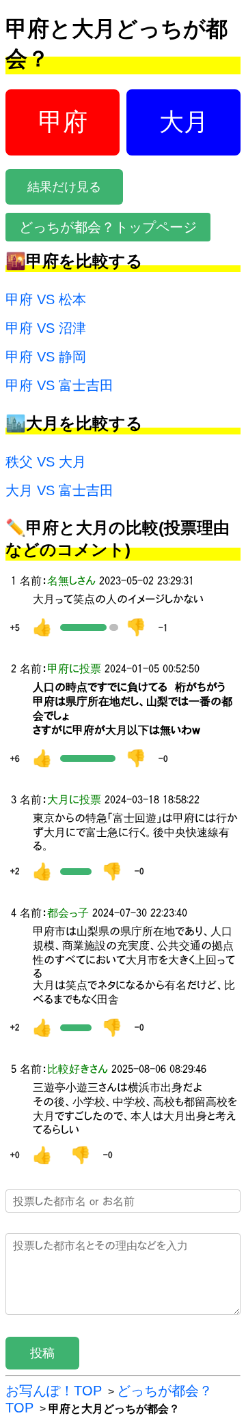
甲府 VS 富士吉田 (59, 385)
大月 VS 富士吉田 (59, 490)
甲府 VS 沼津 (45, 328)
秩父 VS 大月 (45, 461)
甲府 (62, 122)
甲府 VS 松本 (45, 299)
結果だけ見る (64, 187)
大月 (183, 122)
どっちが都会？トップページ (108, 227)
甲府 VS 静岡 (45, 356)
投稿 (42, 1353)
